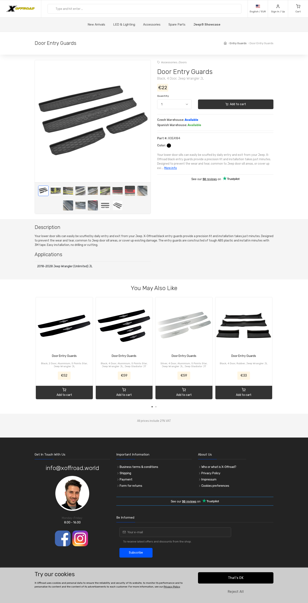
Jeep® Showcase (206, 24)
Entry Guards (238, 43)
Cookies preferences (215, 486)
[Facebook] (63, 538)
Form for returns (131, 486)
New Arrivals (96, 24)
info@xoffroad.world (72, 468)
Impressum (208, 479)
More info (170, 168)
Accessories (151, 24)
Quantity (163, 95)
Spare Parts (176, 24)
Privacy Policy (210, 473)
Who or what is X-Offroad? (218, 467)
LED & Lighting (124, 24)
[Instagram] (80, 538)
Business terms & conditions (139, 467)
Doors (183, 62)
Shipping (125, 473)
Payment (126, 479)
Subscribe (136, 552)
